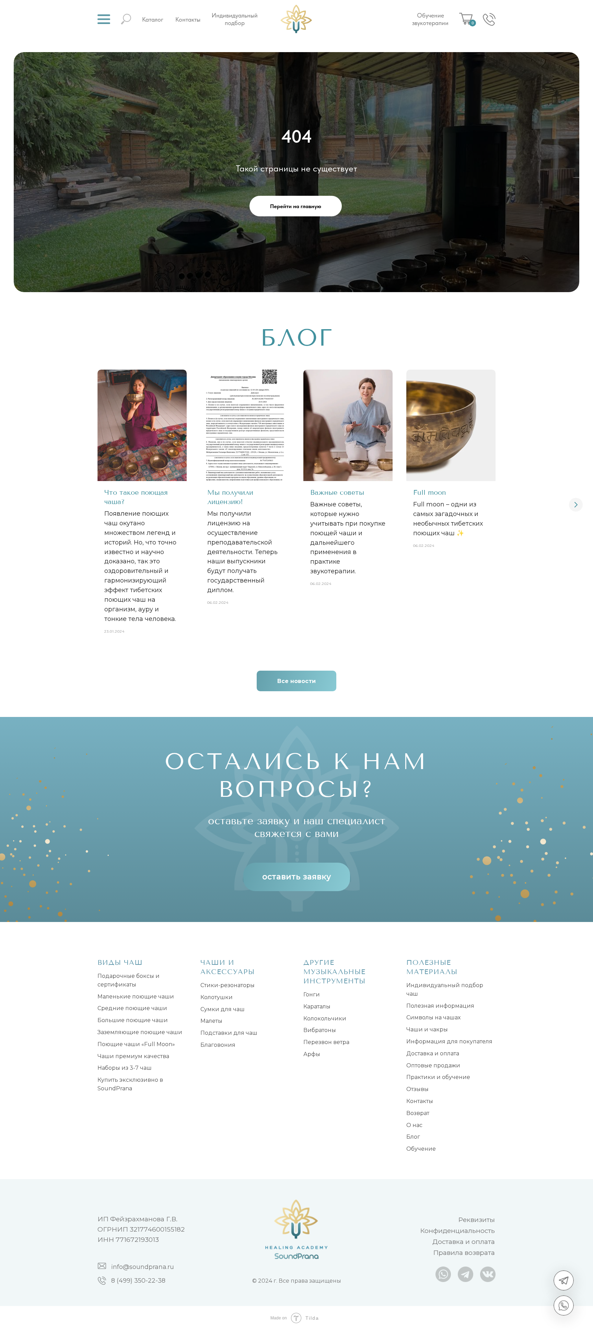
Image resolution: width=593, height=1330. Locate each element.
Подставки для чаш (228, 1033)
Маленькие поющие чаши (135, 996)
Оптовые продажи (433, 1065)
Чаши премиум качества (133, 1056)
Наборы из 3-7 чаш (124, 1068)
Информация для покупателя (449, 1041)
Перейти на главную (295, 206)
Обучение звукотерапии (430, 19)
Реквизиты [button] (476, 1220)
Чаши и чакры (427, 1029)
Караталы (316, 1006)
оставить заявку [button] (296, 877)
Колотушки (216, 997)
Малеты (211, 1021)
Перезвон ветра (326, 1042)
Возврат (417, 1113)
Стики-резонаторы (227, 985)
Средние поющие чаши (132, 1008)
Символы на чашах (433, 1017)
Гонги (311, 994)
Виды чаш (120, 963)
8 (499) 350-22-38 (138, 1280)
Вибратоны (319, 1030)
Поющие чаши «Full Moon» (136, 1044)
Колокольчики (324, 1018)
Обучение (421, 1149)
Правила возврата (464, 1253)
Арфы (311, 1054)
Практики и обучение (438, 1077)
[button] (103, 19)
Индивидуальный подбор (235, 19)
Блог (413, 1137)
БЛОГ (296, 337)
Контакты (187, 19)
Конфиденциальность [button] (457, 1231)
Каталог (152, 19)
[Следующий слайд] (576, 505)
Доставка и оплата (432, 1053)
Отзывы (417, 1089)
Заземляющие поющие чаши (139, 1032)
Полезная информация (440, 1006)
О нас (414, 1125)
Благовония (217, 1045)
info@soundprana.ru (142, 1267)
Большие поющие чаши (132, 1020)
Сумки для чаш (222, 1009)
